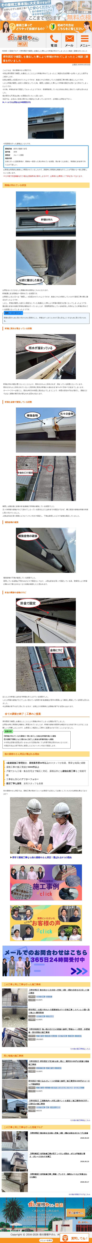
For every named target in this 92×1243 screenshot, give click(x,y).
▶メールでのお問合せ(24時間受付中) (17, 102)
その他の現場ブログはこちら (79, 1194)
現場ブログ (13, 51)
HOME (4, 51)
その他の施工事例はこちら (80, 1049)
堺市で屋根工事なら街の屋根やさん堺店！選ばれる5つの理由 (42, 857)
